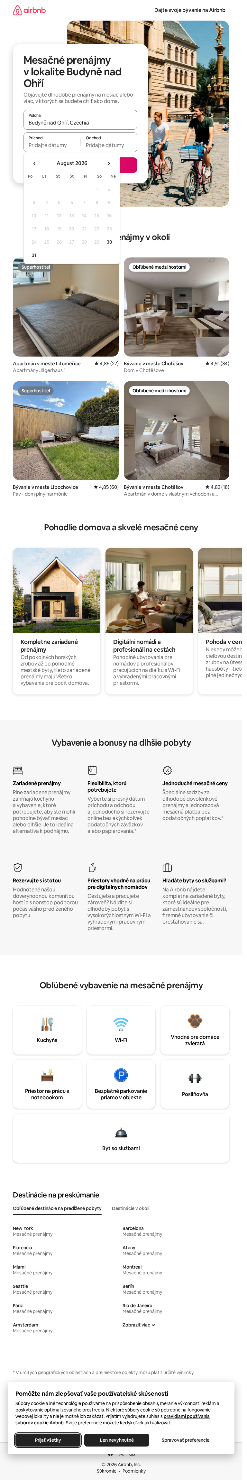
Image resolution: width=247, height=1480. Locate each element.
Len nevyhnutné (117, 1440)
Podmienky (134, 1471)
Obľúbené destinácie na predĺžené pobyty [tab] (57, 1208)
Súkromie (106, 1471)
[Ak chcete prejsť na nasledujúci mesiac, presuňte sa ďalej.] (109, 163)
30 (109, 242)
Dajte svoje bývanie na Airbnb (189, 10)
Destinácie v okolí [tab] (130, 1208)
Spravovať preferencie (185, 1440)
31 (34, 255)
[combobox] (80, 122)
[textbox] (52, 145)
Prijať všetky (48, 1440)
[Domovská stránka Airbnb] (29, 10)
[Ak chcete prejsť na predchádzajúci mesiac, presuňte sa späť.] (35, 163)
